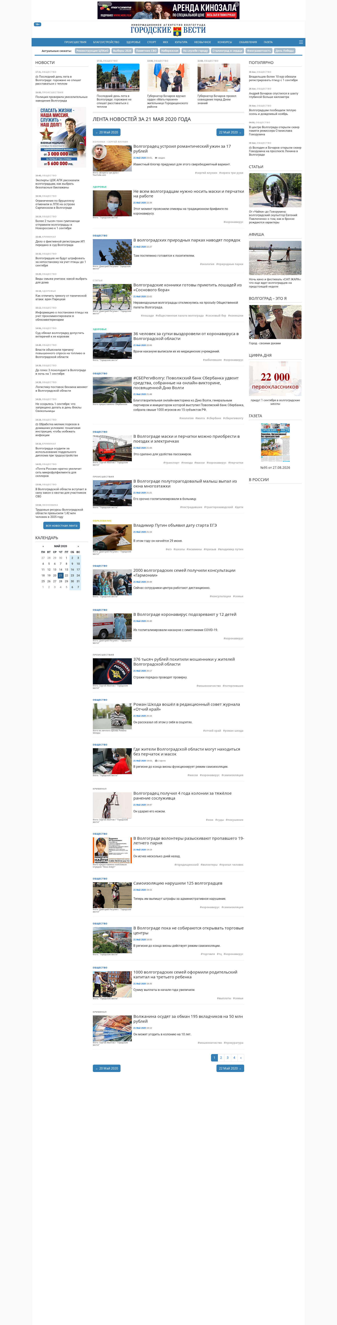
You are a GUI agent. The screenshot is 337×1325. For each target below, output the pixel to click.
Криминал (100, 789)
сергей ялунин (207, 173)
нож (210, 820)
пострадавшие (192, 507)
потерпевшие (233, 686)
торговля (209, 954)
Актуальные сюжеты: (57, 51)
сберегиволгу (234, 418)
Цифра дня (260, 355)
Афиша (256, 234)
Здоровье (133, 42)
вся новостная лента (61, 525)
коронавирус (234, 222)
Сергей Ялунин (117, 142)
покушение (235, 820)
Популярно (261, 62)
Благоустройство (106, 42)
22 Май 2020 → (230, 132)
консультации (221, 596)
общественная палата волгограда (180, 315)
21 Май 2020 (139, 158)
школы (180, 549)
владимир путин (231, 549)
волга (201, 418)
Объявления (248, 42)
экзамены (195, 549)
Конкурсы (225, 42)
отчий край (213, 730)
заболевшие (213, 360)
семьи (239, 596)
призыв (211, 549)
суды (220, 820)
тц (220, 954)
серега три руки (232, 173)
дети (240, 507)
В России (259, 479)
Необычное (202, 42)
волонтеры (209, 864)
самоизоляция (233, 775)
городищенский (187, 864)
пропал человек (232, 864)
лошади (148, 315)
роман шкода (234, 730)
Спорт (151, 42)
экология (208, 264)
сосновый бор (216, 315)
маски (200, 462)
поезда (188, 462)
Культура (181, 42)
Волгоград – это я (268, 298)
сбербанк (214, 418)
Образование (102, 521)
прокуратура (234, 1043)
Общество (100, 235)
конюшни (236, 315)
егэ (170, 549)
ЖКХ (165, 42)
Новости (45, 62)
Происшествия (75, 42)
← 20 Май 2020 (106, 132)
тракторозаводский (219, 507)
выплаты (225, 998)
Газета (268, 42)
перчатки (236, 462)
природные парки (230, 264)
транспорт (172, 462)
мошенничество (209, 686)
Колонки (99, 142)
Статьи (98, 280)
